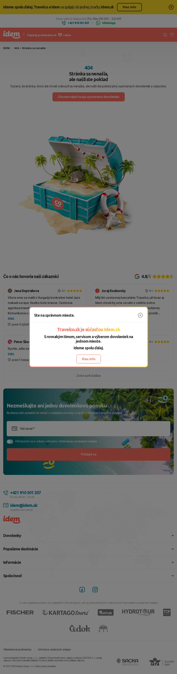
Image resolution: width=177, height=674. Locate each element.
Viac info (88, 359)
